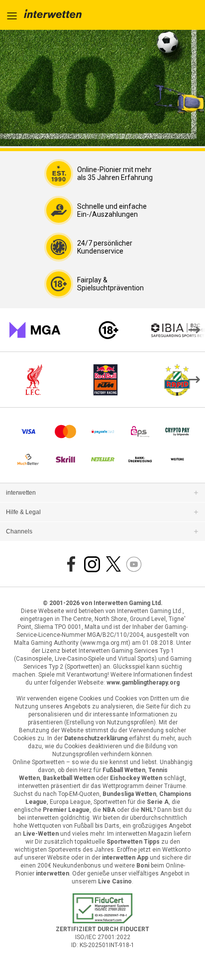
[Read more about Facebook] (71, 564)
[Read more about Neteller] (102, 459)
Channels (19, 531)
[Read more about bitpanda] (177, 431)
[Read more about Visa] (28, 431)
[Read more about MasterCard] (65, 431)
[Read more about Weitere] (177, 459)
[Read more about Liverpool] (34, 380)
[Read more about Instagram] (92, 564)
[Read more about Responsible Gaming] (108, 330)
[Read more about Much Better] (28, 459)
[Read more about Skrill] (65, 459)
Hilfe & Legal (23, 512)
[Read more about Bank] (140, 459)
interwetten (21, 492)
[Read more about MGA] (35, 330)
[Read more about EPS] (140, 431)
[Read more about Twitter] (113, 564)
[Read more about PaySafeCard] (102, 431)
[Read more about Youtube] (134, 564)
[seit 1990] (53, 15)
